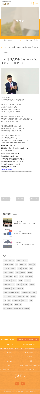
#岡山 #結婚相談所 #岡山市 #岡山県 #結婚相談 (16, 308)
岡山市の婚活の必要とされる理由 (11, 292)
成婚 (16, 264)
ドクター (14, 280)
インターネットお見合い (9, 268)
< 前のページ (5, 199)
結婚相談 (33, 296)
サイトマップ (30, 369)
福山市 (5, 272)
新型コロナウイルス (8, 264)
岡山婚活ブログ (16, 300)
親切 (9, 300)
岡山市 (20, 280)
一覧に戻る (20, 199)
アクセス (32, 284)
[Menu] (37, 3)
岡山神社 (25, 268)
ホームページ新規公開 (18, 296)
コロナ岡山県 (6, 280)
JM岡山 (30, 361)
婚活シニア (25, 300)
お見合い (19, 260)
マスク (30, 264)
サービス (19, 284)
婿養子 (17, 272)
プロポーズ (11, 260)
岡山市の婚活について (8, 284)
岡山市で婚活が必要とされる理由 (10, 348)
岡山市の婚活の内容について (29, 292)
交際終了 (30, 272)
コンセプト (27, 280)
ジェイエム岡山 (7, 296)
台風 (31, 300)
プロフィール (23, 264)
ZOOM (19, 268)
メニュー (25, 284)
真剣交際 (23, 272)
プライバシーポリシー (17, 288)
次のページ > (34, 199)
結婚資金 (5, 304)
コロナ (21, 276)
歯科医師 (11, 272)
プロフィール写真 (7, 276)
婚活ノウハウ (28, 276)
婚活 (31, 268)
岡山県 (16, 276)
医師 (11, 304)
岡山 (27, 296)
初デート (25, 260)
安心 (4, 300)
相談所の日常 (18, 304)
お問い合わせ (6, 288)
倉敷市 (5, 260)
